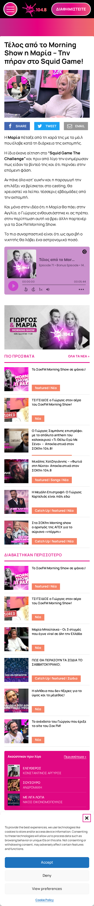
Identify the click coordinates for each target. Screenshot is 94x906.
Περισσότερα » (75, 757)
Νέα (54, 388)
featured (41, 388)
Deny (47, 875)
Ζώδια (72, 678)
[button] (86, 818)
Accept (47, 862)
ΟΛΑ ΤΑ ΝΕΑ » (79, 356)
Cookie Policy (44, 900)
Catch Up (42, 510)
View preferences (47, 888)
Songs (55, 480)
